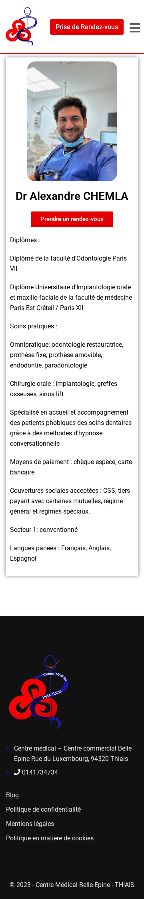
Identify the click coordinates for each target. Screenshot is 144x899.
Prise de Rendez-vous (87, 27)
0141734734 (39, 772)
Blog (12, 795)
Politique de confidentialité (43, 809)
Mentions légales (30, 824)
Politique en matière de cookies (50, 838)
